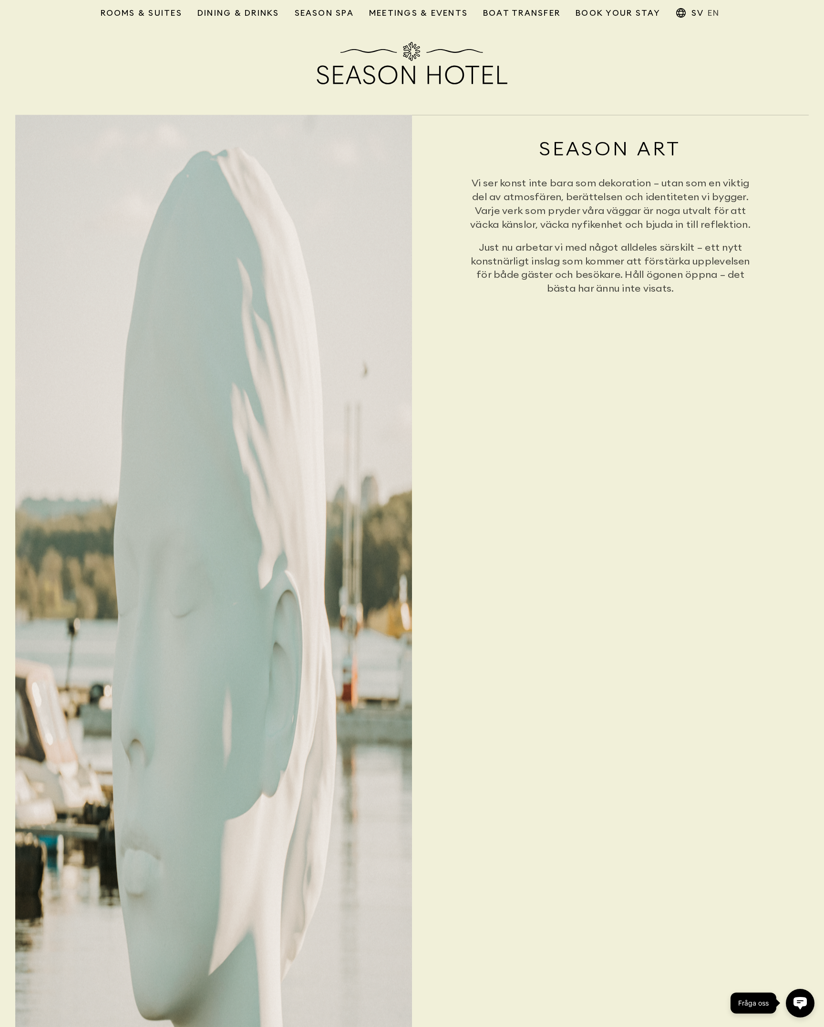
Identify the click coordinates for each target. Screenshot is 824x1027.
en (714, 13)
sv (697, 13)
